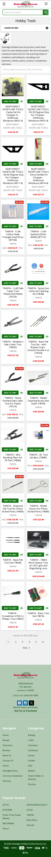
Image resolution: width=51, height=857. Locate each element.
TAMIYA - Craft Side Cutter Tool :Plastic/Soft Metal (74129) (12, 292)
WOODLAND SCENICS (37, 804)
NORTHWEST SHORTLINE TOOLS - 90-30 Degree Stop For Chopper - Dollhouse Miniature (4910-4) (38, 113)
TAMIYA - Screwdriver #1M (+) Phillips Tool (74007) (13, 616)
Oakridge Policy (10, 770)
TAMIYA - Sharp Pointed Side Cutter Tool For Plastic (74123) (13, 402)
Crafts (31, 740)
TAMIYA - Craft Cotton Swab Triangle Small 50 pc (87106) (13, 235)
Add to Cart (10, 101)
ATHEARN (7, 809)
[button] (47, 28)
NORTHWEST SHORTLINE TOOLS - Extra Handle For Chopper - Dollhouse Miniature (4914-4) (38, 176)
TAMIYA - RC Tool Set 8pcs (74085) (38, 456)
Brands (6, 740)
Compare (21, 101)
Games (31, 755)
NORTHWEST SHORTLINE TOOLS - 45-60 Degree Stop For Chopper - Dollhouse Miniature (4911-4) (13, 176)
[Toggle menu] (4, 4)
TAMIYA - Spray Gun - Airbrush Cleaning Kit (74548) (38, 291)
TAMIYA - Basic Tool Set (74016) (38, 615)
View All (30, 825)
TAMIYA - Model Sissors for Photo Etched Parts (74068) (38, 508)
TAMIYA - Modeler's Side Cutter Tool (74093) (12, 344)
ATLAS (30, 809)
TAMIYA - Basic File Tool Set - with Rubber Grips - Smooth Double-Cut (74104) (38, 347)
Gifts (30, 765)
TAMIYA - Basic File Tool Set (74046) (13, 561)
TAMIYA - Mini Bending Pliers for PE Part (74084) (12, 457)
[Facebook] (19, 703)
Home (5, 735)
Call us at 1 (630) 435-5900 (25, 695)
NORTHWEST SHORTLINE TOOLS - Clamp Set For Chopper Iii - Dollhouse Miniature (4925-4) (12, 113)
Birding (31, 735)
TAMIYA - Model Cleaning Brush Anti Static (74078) (38, 400)
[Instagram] (25, 703)
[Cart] (46, 4)
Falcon (6, 828)
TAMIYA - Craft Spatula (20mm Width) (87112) (38, 234)
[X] (31, 703)
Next (25, 647)
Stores (6, 765)
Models (31, 770)
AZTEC (6, 804)
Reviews (6, 750)
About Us (7, 755)
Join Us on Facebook (12, 775)
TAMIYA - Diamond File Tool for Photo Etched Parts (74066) (13, 508)
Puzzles (32, 784)
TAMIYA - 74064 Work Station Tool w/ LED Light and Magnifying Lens (38, 564)
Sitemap (7, 780)
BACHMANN (8, 823)
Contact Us (8, 760)
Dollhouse (33, 750)
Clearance (7, 745)
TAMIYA (30, 814)
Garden (31, 760)
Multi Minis (32, 820)
